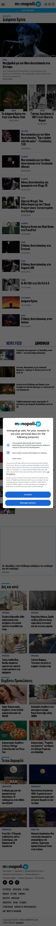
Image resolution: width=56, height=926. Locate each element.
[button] (28, 458)
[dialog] (28, 463)
